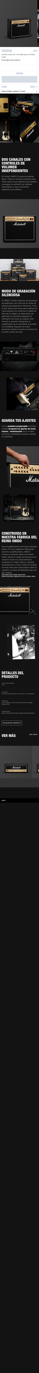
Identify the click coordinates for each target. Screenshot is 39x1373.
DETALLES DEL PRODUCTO (12, 723)
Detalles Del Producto (12, 60)
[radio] (29, 67)
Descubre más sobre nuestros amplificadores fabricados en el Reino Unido (18, 575)
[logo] (8, 8)
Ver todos (33, 734)
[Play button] (19, 270)
